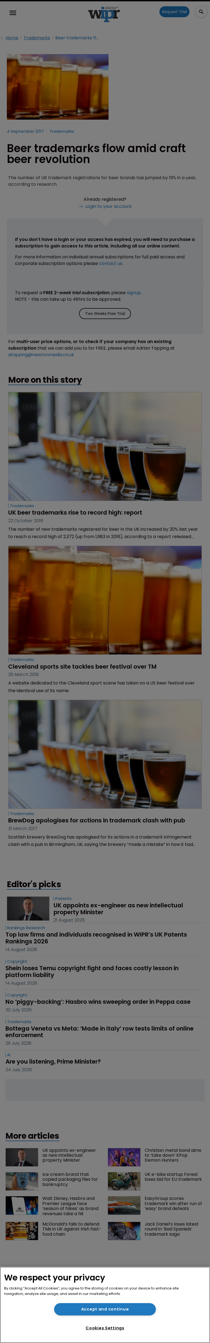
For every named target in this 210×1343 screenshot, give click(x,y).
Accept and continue (105, 1309)
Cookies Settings (105, 1328)
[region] (105, 1305)
